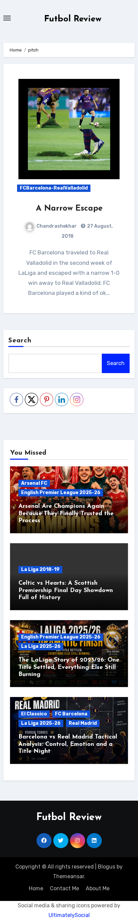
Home (36, 888)
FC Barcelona (71, 714)
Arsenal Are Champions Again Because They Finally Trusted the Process (66, 513)
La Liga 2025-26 (41, 646)
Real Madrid (83, 723)
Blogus (106, 867)
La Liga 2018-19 (40, 569)
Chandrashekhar (57, 226)
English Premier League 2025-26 (60, 492)
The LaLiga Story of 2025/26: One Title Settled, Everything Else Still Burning (68, 667)
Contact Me (64, 888)
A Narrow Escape (69, 209)
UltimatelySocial (69, 915)
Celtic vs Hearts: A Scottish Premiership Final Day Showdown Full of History (65, 590)
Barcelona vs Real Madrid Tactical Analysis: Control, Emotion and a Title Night (67, 744)
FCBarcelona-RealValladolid (54, 188)
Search (20, 340)
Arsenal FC (34, 483)
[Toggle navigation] (7, 18)
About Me (98, 888)
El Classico (34, 714)
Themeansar (68, 876)
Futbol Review (72, 19)
